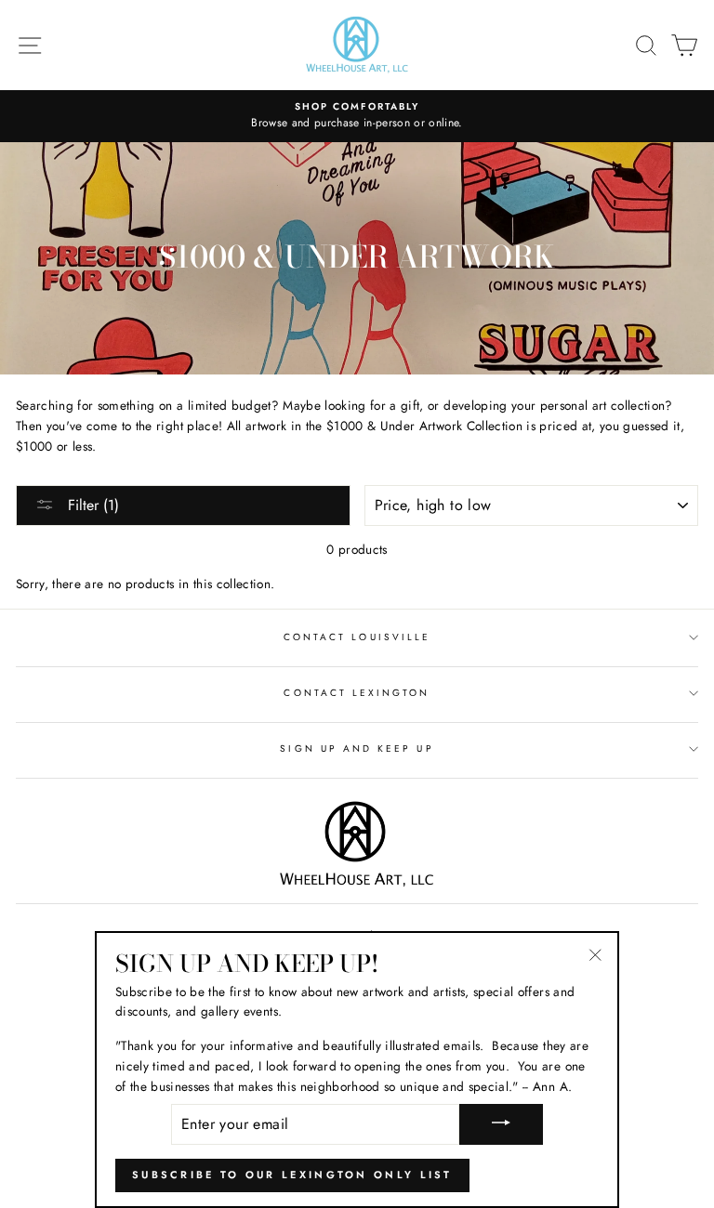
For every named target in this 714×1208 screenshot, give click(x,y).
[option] (357, 116)
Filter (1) (91, 505)
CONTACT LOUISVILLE (357, 637)
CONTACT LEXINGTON (357, 693)
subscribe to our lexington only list (292, 1174)
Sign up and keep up (356, 748)
